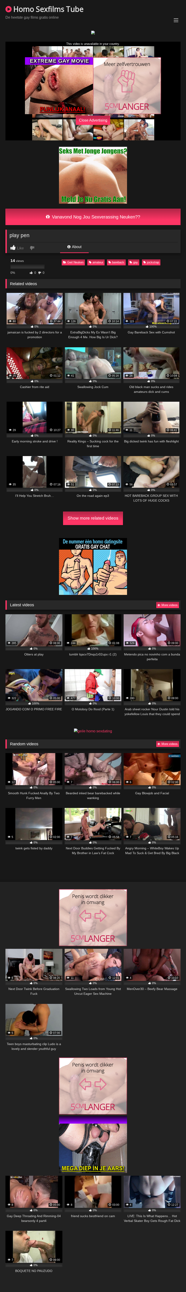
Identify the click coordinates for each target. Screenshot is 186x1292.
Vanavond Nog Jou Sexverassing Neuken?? (95, 216)
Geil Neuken (75, 262)
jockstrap (153, 262)
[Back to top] (172, 1278)
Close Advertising (93, 120)
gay (135, 262)
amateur (98, 262)
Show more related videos (93, 518)
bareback (118, 262)
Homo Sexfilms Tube (47, 9)
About (76, 247)
